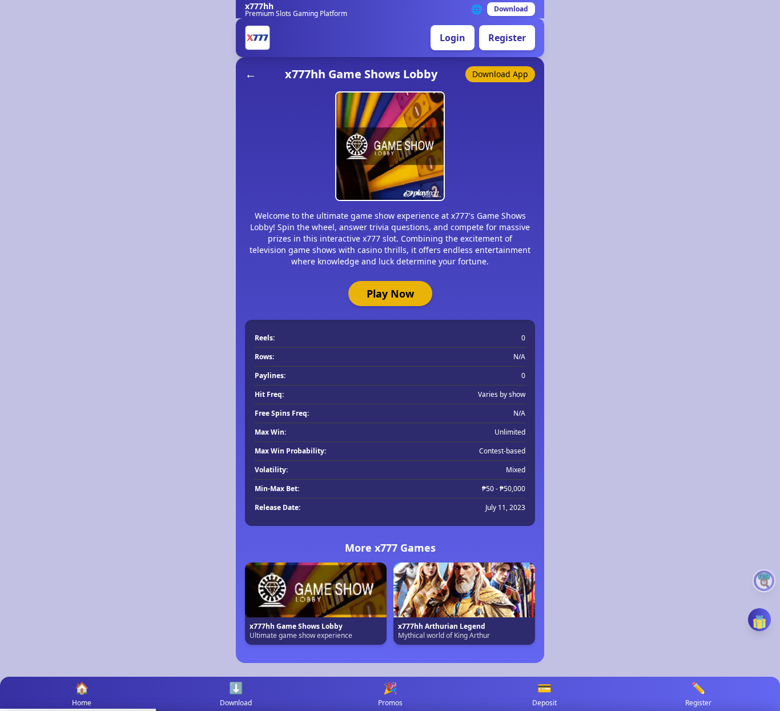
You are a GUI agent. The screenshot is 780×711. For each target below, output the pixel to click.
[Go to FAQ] (764, 580)
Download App (500, 74)
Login (452, 37)
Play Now (390, 293)
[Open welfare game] (759, 619)
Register (507, 37)
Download (511, 9)
